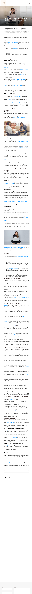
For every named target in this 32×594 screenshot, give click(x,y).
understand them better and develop (22, 141)
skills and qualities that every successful (22, 256)
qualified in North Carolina (11, 453)
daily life (9, 99)
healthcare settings (21, 327)
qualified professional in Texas (13, 462)
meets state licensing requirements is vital (22, 358)
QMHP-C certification (10, 445)
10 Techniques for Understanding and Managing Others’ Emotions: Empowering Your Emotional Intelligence (23, 485)
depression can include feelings (17, 85)
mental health (23, 35)
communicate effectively (10, 264)
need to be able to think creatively (13, 268)
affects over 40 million (21, 88)
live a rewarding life (18, 96)
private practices (16, 334)
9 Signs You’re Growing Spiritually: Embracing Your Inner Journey (10, 485)
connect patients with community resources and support (17, 166)
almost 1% (22, 74)
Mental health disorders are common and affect (11, 61)
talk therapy (23, 114)
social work (14, 198)
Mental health (12, 22)
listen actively (26, 374)
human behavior (19, 138)
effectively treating (13, 399)
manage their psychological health (16, 164)
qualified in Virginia (10, 422)
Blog (9, 22)
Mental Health (23, 252)
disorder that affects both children (19, 79)
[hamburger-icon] (30, 3)
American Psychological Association (9, 201)
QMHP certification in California (12, 430)
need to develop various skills (13, 42)
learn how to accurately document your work (21, 297)
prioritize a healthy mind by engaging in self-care (15, 102)
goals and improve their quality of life (22, 338)
